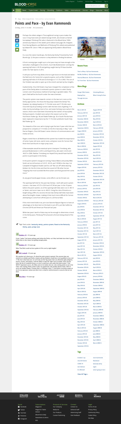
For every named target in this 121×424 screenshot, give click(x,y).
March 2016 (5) (82, 291)
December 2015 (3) (83, 300)
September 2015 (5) (83, 310)
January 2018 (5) (82, 225)
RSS (91, 59)
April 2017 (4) (81, 252)
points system (48, 224)
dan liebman (81, 367)
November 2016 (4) (83, 267)
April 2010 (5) (97, 267)
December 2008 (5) (98, 316)
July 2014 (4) (96, 113)
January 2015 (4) (82, 334)
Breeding (50, 10)
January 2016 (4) (82, 297)
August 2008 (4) (97, 328)
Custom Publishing (59, 415)
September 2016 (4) (83, 273)
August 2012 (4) (97, 182)
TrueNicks (80, 1)
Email (17, 36)
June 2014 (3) (96, 116)
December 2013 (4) (98, 134)
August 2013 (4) (97, 146)
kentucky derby (37, 224)
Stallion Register (70, 1)
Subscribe (99, 10)
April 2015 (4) (81, 325)
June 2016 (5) (81, 282)
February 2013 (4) (98, 164)
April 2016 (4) (81, 288)
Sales (66, 10)
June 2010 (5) (96, 261)
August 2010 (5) (97, 255)
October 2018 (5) (82, 198)
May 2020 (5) (81, 140)
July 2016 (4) (81, 279)
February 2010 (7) (98, 273)
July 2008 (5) (96, 331)
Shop (79, 396)
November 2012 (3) (98, 173)
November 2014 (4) (83, 340)
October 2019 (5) (82, 161)
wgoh (94, 367)
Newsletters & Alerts (41, 417)
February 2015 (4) (83, 331)
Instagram (23, 419)
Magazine (38, 407)
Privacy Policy (92, 409)
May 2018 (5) (81, 213)
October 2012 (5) (97, 176)
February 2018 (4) (83, 222)
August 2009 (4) (97, 291)
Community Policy (93, 412)
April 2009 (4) (97, 303)
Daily (18, 10)
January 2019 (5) (82, 188)
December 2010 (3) (98, 243)
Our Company (57, 407)
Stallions (59, 10)
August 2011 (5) (97, 219)
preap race (36, 227)
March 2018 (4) (82, 219)
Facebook (17, 41)
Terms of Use (92, 407)
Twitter (17, 45)
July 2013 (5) (96, 149)
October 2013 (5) (97, 140)
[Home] (13, 10)
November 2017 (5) (83, 231)
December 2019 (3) (83, 155)
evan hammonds (98, 358)
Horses (85, 10)
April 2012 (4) (97, 194)
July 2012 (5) (96, 185)
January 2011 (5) (97, 240)
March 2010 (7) (97, 270)
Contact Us (74, 407)
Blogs (92, 10)
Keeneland (96, 361)
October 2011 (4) (97, 213)
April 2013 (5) (97, 158)
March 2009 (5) (97, 307)
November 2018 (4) (83, 194)
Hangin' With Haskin (83, 92)
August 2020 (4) (82, 131)
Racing (42, 10)
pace (29, 227)
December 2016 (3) (83, 264)
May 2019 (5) (81, 176)
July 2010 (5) (96, 258)
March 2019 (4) (82, 182)
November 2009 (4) (98, 282)
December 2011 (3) (98, 207)
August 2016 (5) (82, 276)
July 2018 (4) (81, 207)
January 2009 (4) (97, 313)
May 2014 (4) (96, 119)
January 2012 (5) (97, 204)
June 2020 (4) (81, 137)
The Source (98, 1)
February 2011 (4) (98, 237)
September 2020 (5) (83, 128)
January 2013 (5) (97, 167)
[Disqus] (45, 255)
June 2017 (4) (81, 246)
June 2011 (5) (96, 225)
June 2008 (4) (96, 334)
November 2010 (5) (98, 246)
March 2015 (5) (82, 328)
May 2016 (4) (81, 285)
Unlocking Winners (98, 92)
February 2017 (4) (83, 258)
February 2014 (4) (98, 128)
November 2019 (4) (83, 158)
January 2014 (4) (97, 131)
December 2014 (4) (83, 337)
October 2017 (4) (82, 234)
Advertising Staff (76, 412)
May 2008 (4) (96, 337)
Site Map (91, 418)
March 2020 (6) (82, 146)
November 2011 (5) (98, 210)
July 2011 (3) (96, 222)
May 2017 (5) (81, 249)
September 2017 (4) (83, 237)
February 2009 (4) (98, 310)
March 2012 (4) (97, 198)
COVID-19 (80, 364)
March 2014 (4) (97, 125)
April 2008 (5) (97, 340)
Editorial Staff (75, 409)
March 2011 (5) (97, 234)
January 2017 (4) (82, 261)
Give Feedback (75, 415)
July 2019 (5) (81, 170)
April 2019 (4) (81, 179)
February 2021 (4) (83, 113)
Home (16, 18)
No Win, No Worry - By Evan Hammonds (89, 74)
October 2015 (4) (82, 307)
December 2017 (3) (83, 228)
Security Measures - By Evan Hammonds (89, 77)
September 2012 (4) (98, 179)
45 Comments (38, 28)
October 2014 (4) (82, 343)
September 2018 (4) (83, 201)
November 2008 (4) (98, 319)
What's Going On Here (28, 19)
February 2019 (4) (83, 185)
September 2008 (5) (98, 325)
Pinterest (23, 416)
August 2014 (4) (97, 110)
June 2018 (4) (81, 210)
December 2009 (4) (98, 279)
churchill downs (82, 361)
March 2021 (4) (82, 110)
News (24, 10)
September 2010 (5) (98, 252)
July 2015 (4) (81, 316)
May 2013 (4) (96, 155)
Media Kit (56, 409)
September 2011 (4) (98, 216)
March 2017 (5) (82, 255)
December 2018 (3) (83, 191)
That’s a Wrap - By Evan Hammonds (88, 71)
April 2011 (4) (97, 231)
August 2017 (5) (82, 240)
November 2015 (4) (83, 303)
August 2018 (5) (82, 204)
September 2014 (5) (83, 346)
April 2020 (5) (81, 143)
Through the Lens (83, 98)
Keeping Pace (81, 95)
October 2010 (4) (97, 249)
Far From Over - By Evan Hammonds (88, 80)
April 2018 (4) (81, 216)
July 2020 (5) (81, 134)
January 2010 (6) (97, 276)
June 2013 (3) (96, 152)
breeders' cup (81, 358)
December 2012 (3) (98, 170)
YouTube (23, 413)
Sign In (106, 1)
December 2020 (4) (83, 119)
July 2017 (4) (81, 243)
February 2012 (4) (98, 201)
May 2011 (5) (96, 228)
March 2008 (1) (97, 343)
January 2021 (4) (82, 116)
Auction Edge (89, 1)
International (75, 10)
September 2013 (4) (98, 143)
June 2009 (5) (96, 297)
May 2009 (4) (96, 300)
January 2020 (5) (82, 152)
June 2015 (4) (81, 319)
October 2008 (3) (97, 322)
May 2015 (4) (81, 322)
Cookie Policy (92, 415)
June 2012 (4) (96, 188)
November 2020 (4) (83, 122)
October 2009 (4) (97, 285)
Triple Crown (33, 10)
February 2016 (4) (83, 294)
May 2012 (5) (96, 191)
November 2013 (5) (98, 137)
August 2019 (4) (82, 167)
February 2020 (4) (83, 149)
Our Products (57, 412)
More (106, 10)
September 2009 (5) (98, 288)
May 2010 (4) (96, 264)
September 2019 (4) (83, 164)
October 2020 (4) (82, 125)
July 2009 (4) (96, 294)
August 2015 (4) (82, 313)
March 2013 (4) (97, 161)
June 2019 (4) (81, 173)
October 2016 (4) (82, 270)
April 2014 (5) (97, 122)
